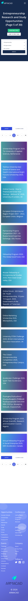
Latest (6, 128)
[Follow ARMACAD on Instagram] (23, 562)
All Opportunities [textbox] (7, 45)
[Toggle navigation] (25, 3)
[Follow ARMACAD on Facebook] (20, 562)
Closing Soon (19, 128)
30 (25, 135)
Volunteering (18, 535)
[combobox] (14, 42)
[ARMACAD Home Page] (6, 2)
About (16, 546)
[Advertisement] (14, 76)
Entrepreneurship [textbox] (8, 42)
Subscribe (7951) (13, 30)
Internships (18, 533)
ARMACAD (14, 592)
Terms (17, 551)
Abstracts (17, 522)
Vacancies (17, 530)
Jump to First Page (14, 34)
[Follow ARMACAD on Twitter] (16, 562)
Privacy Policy (18, 549)
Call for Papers (19, 515)
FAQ (16, 554)
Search (14, 51)
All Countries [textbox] (6, 48)
